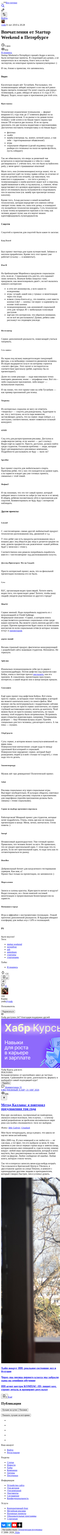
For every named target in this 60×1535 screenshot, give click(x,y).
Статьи (10, 1462)
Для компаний (14, 1490)
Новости (11, 1465)
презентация (16, 630)
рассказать (38, 674)
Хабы (10, 1467)
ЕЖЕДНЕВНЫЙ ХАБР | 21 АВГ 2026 (20, 1090)
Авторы (11, 1473)
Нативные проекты (16, 1513)
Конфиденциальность (18, 1498)
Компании (12, 1470)
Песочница (12, 1475)
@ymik (9, 1001)
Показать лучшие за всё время (16, 1415)
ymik (3, 25)
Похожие (23, 1410)
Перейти (6, 1083)
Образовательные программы (21, 1516)
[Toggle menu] (2, 3)
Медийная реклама (16, 1511)
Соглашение (13, 1496)
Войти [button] (4, 18)
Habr (17, 1532)
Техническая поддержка (30, 1529)
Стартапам (12, 1518)
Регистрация (13, 1452)
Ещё (10, 1397)
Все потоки (11, 2)
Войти (10, 1450)
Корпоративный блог (17, 1508)
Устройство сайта (15, 1485)
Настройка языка (9, 1530)
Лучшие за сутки (9, 1410)
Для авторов (13, 1488)
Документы (12, 1493)
